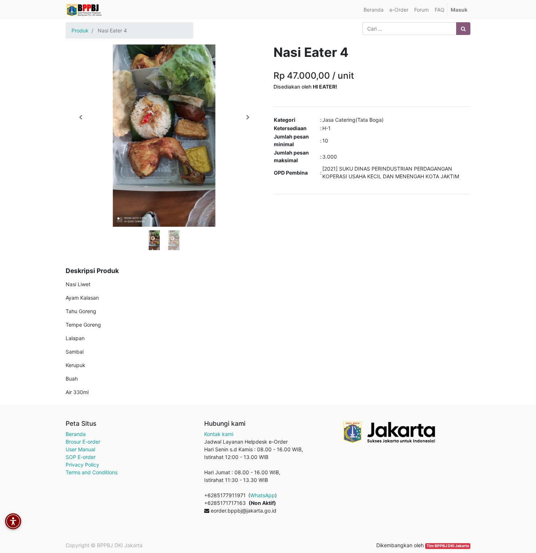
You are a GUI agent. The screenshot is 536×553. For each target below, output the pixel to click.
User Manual (80, 449)
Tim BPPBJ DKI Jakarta (448, 546)
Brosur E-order (83, 442)
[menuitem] (374, 9)
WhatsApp (262, 495)
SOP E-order (81, 457)
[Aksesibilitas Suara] (13, 521)
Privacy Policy (82, 465)
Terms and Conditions (91, 472)
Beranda (76, 434)
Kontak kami (218, 434)
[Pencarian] (463, 28)
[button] (80, 117)
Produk (80, 30)
